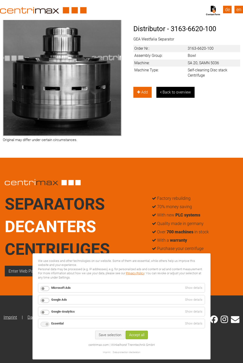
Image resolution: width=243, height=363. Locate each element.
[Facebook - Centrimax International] (214, 319)
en (238, 9)
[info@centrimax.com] (235, 319)
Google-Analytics (63, 311)
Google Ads (59, 299)
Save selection (110, 335)
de (227, 9)
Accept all (136, 335)
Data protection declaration (126, 352)
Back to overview (176, 92)
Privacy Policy (135, 273)
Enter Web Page (23, 271)
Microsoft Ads (61, 287)
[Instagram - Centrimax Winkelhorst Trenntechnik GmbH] (224, 319)
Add (144, 92)
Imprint (10, 317)
